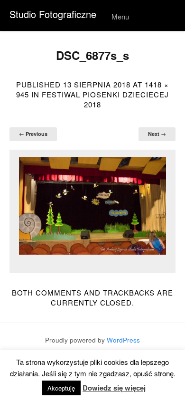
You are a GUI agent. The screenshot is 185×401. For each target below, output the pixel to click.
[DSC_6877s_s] (92, 206)
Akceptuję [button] (61, 387)
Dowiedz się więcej (114, 388)
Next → (157, 133)
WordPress (123, 339)
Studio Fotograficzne (52, 14)
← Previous (33, 133)
